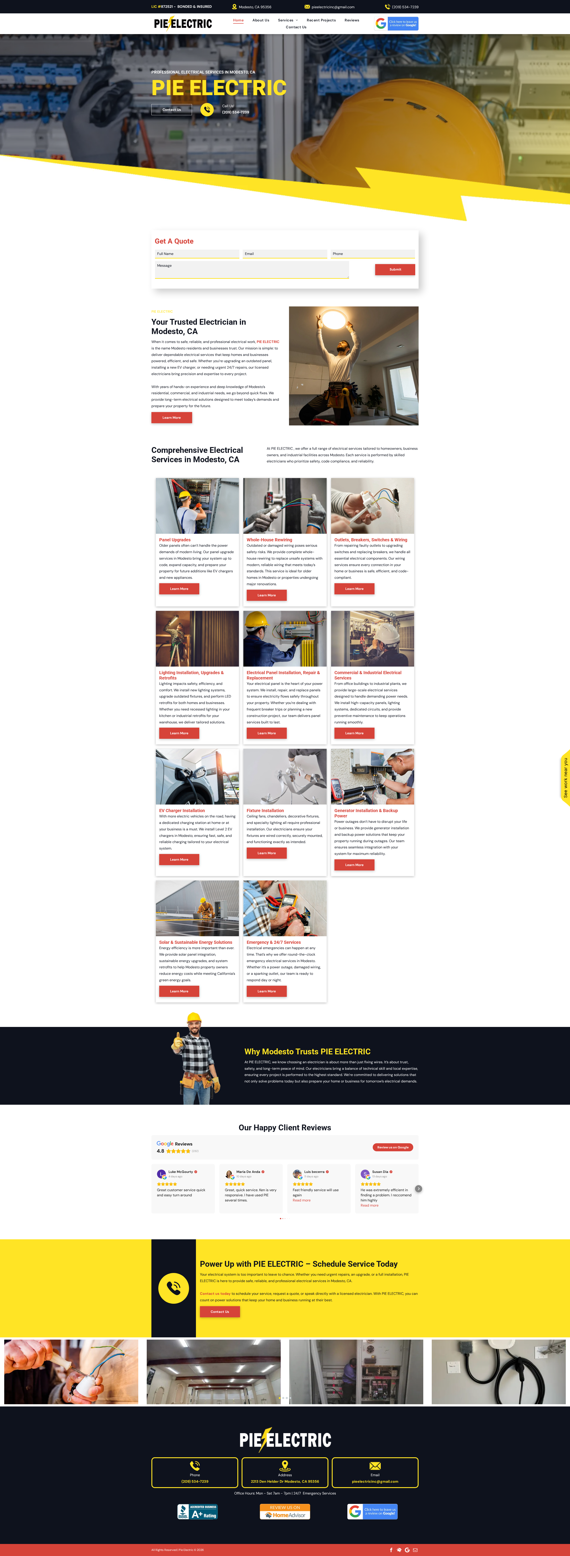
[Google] (407, 1550)
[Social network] (399, 1550)
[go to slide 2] (283, 1398)
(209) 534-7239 (405, 7)
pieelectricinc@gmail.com (333, 7)
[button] (151, 1188)
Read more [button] (302, 1200)
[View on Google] (161, 1174)
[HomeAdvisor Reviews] (284, 1511)
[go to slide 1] (280, 1398)
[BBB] (197, 1511)
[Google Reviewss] (372, 1511)
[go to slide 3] (287, 1398)
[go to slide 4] (290, 1398)
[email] (415, 1550)
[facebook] (391, 1550)
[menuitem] (238, 20)
